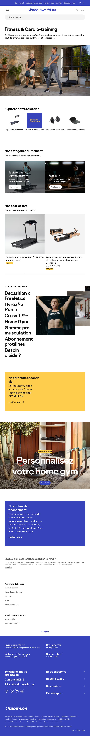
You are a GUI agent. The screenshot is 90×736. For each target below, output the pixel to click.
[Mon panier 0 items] (82, 10)
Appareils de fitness (14, 130)
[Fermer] (83, 3)
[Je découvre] (25, 177)
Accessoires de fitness (75, 130)
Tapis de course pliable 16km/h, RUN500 (25, 257)
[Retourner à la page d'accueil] (42, 9)
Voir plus (45, 632)
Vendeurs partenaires (35, 130)
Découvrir (45, 483)
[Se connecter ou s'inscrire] (77, 10)
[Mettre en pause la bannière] (80, 3)
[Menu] (7, 10)
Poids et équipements (55, 130)
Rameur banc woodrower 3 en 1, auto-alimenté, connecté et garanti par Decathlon (64, 260)
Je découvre (15, 187)
